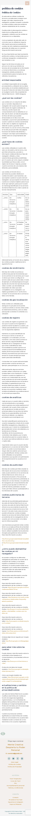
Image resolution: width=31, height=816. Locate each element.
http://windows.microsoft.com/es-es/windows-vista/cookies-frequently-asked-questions (15, 599)
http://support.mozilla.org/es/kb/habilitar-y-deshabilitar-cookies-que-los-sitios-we (15, 611)
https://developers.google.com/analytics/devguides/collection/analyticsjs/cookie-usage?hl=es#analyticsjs (15, 679)
